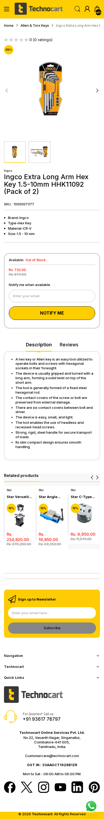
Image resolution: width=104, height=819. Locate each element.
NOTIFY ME (52, 313)
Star (9, 490)
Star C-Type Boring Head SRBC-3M (82, 497)
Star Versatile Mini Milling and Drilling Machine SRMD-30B (19, 497)
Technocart (42, 814)
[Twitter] (26, 787)
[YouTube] (60, 787)
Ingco (8, 171)
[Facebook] (9, 787)
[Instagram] (43, 787)
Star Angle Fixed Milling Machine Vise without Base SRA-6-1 (51, 497)
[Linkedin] (77, 787)
